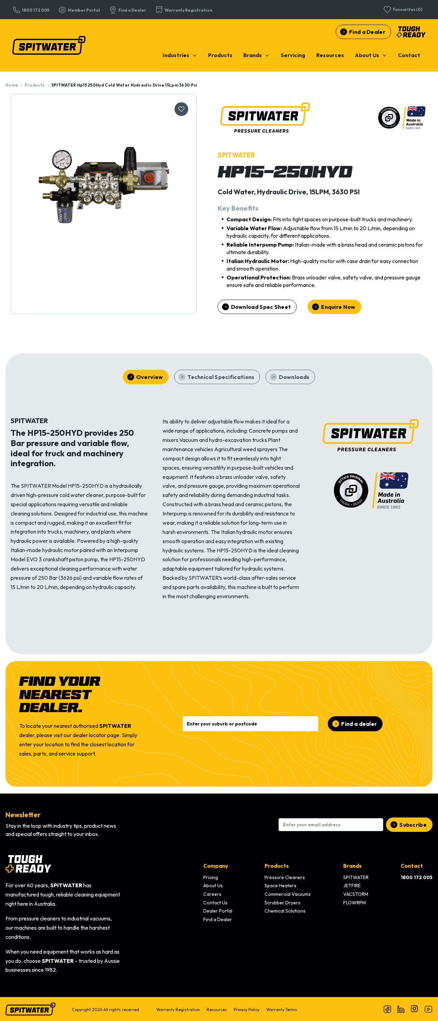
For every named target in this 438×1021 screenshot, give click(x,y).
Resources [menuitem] (217, 1009)
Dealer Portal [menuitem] (217, 911)
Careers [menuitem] (212, 894)
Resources (330, 55)
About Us (367, 55)
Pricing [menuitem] (210, 877)
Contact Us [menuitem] (215, 903)
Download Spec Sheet (261, 306)
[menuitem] (180, 55)
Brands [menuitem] (352, 865)
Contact (409, 55)
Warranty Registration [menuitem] (178, 1009)
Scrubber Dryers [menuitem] (282, 903)
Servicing (293, 55)
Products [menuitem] (277, 865)
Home (11, 85)
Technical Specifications (221, 377)
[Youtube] (428, 1009)
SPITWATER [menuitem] (356, 877)
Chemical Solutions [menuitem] (285, 911)
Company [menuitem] (215, 865)
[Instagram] (415, 1009)
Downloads (294, 377)
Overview (149, 377)
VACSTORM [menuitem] (355, 894)
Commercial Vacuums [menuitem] (288, 894)
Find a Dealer (367, 31)
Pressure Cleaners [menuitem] (285, 877)
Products (220, 55)
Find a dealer (359, 723)
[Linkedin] (401, 1009)
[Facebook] (387, 1009)
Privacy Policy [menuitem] (246, 1009)
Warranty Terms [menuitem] (281, 1009)
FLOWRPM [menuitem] (354, 903)
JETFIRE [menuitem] (352, 885)
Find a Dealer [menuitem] (217, 919)
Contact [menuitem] (412, 865)
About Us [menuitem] (213, 885)
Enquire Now (338, 306)
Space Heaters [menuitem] (280, 885)
